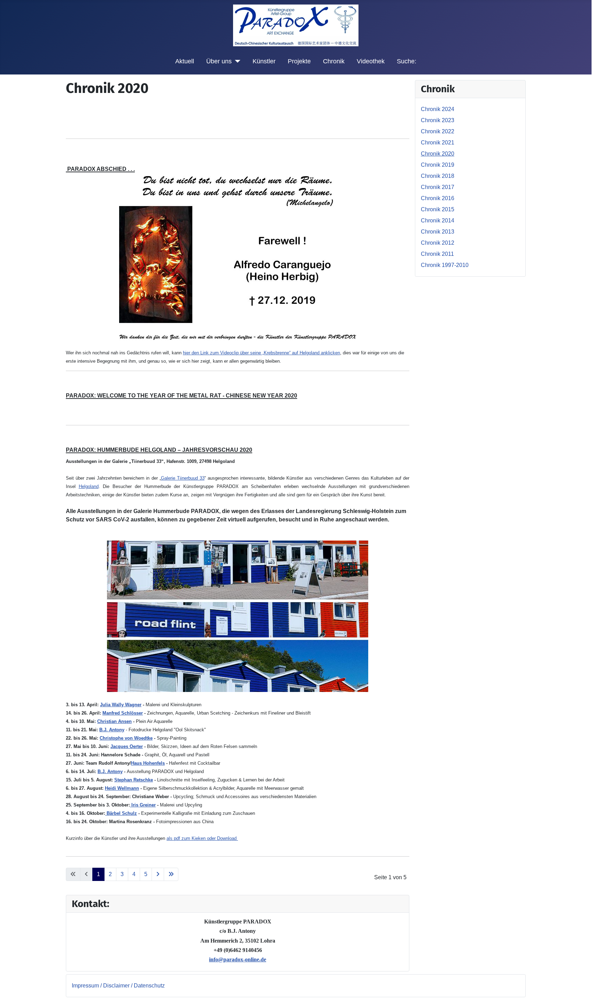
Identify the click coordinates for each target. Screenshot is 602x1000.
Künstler (264, 61)
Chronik (334, 61)
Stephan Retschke (133, 779)
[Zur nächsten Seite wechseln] (158, 874)
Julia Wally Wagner (120, 704)
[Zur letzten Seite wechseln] (171, 874)
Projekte (299, 61)
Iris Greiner (143, 805)
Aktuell (184, 61)
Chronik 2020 (437, 154)
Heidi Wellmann (122, 788)
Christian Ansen (114, 721)
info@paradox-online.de (237, 959)
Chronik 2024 (437, 109)
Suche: (406, 61)
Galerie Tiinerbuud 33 (182, 478)
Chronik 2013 (437, 232)
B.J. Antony (111, 729)
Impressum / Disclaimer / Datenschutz (118, 986)
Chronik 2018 (437, 176)
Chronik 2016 (437, 198)
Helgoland (89, 486)
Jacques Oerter (126, 746)
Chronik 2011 (437, 254)
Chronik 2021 (437, 142)
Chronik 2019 (437, 165)
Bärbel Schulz (121, 813)
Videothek (371, 61)
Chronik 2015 (437, 209)
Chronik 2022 (437, 131)
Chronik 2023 (437, 120)
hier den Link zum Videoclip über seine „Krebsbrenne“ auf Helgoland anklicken (261, 352)
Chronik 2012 (437, 243)
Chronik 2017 (437, 187)
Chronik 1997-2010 (445, 265)
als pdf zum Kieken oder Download (202, 838)
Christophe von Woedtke (126, 738)
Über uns (219, 61)
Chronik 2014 (437, 220)
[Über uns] (236, 61)
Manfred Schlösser (122, 713)
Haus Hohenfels (148, 763)
